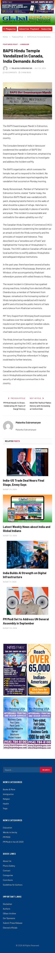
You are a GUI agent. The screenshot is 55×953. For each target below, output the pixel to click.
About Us (7, 861)
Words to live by (10, 832)
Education (7, 827)
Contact (6, 870)
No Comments (11, 72)
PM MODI (6, 837)
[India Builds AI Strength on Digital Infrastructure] (27, 555)
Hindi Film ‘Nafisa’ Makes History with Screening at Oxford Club (40, 405)
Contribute (8, 880)
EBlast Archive (9, 913)
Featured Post (10, 44)
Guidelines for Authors (12, 884)
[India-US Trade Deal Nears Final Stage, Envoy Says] (27, 462)
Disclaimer (7, 904)
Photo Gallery (9, 865)
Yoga (5, 808)
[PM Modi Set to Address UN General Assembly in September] (27, 601)
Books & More (9, 789)
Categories (8, 875)
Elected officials (10, 927)
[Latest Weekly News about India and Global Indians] (27, 508)
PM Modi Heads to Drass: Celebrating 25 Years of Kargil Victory (14, 405)
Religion (6, 799)
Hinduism (24, 44)
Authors (6, 908)
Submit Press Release (12, 923)
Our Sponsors (9, 918)
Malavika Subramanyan (22, 68)
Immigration (8, 794)
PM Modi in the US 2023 (13, 842)
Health (6, 803)
